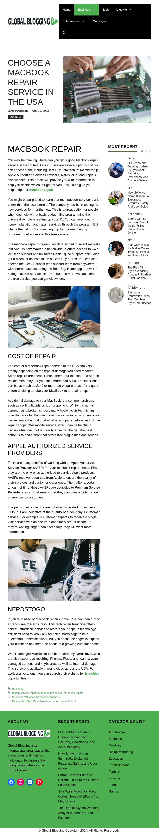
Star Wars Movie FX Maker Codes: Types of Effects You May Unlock (139, 250)
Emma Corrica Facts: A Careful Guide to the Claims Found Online (138, 225)
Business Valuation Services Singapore (36, 696)
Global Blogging (19, 745)
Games (114, 791)
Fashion (114, 772)
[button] (64, 33)
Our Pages (100, 21)
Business (84, 9)
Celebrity (115, 745)
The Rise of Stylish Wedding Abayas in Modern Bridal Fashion (139, 273)
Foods (113, 785)
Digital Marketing (121, 752)
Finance (114, 778)
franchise (92, 673)
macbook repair (41, 190)
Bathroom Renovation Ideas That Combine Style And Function (139, 297)
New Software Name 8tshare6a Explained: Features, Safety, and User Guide (138, 199)
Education (116, 758)
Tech (106, 9)
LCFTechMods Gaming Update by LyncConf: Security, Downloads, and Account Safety (138, 171)
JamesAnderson (18, 110)
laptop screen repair (24, 692)
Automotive (117, 732)
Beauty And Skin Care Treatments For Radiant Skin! (44, 701)
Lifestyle (121, 9)
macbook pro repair (50, 692)
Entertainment (71, 21)
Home (66, 9)
